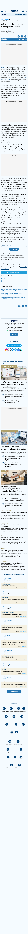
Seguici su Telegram (14, 272)
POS (5, 470)
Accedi (24, 14)
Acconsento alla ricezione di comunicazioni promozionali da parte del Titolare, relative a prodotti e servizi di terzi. (12, 257)
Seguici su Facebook (15, 345)
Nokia (3, 68)
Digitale (4, 548)
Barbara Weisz (23, 587)
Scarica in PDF (26, 39)
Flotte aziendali (6, 510)
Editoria (4, 535)
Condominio (5, 597)
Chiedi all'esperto (15, 691)
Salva (23, 39)
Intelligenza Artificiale (10, 431)
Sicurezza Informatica (10, 366)
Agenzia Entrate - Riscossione (9, 641)
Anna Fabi (24, 646)
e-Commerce (5, 523)
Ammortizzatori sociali (7, 656)
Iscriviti (14, 334)
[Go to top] (25, 929)
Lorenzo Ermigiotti (6, 30)
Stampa (20, 39)
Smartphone (6, 281)
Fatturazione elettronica (8, 612)
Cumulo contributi (6, 584)
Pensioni (4, 669)
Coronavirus (5, 626)
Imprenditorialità (6, 683)
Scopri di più (18, 14)
